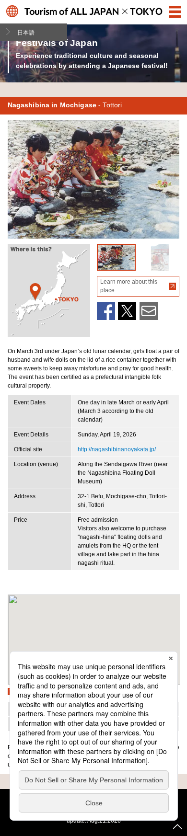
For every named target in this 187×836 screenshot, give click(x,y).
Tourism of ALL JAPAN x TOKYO (93, 11)
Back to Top (177, 826)
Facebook (106, 311)
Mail (149, 311)
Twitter (127, 311)
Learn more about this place (128, 286)
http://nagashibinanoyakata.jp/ (117, 449)
